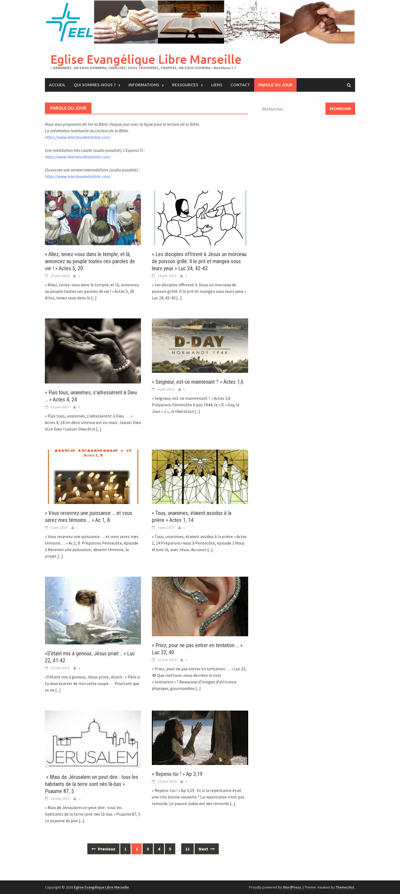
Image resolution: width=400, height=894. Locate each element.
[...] (94, 297)
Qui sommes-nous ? (95, 84)
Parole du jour (275, 84)
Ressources (185, 84)
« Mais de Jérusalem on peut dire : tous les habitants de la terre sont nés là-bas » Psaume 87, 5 (91, 784)
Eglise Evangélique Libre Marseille (146, 59)
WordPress (292, 887)
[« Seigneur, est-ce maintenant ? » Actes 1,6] (200, 345)
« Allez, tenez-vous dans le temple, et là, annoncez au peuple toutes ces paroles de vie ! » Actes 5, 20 (90, 261)
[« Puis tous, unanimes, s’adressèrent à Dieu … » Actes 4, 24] (93, 350)
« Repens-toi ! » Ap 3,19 (178, 774)
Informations (143, 84)
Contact (240, 84)
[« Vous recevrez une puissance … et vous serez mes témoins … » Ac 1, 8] (93, 476)
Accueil (57, 84)
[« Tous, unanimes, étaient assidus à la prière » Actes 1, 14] (200, 476)
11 (187, 849)
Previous (106, 849)
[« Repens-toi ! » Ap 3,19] (200, 737)
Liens (216, 84)
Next (204, 849)
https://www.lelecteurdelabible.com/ (78, 137)
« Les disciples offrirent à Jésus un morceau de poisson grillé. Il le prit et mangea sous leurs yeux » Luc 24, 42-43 (199, 261)
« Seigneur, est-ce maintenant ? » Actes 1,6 (198, 382)
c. (79, 275)
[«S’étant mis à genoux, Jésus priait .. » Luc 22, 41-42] (93, 610)
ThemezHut (345, 887)
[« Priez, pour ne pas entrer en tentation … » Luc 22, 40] (200, 606)
